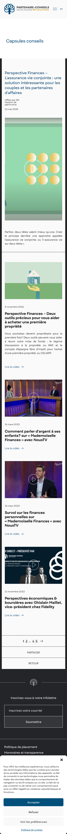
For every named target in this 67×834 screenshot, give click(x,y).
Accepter (33, 802)
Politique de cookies (32, 830)
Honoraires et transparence (23, 752)
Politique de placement (20, 747)
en (61, 8)
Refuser (34, 812)
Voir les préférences (33, 821)
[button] (61, 760)
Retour (33, 663)
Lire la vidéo (12, 366)
